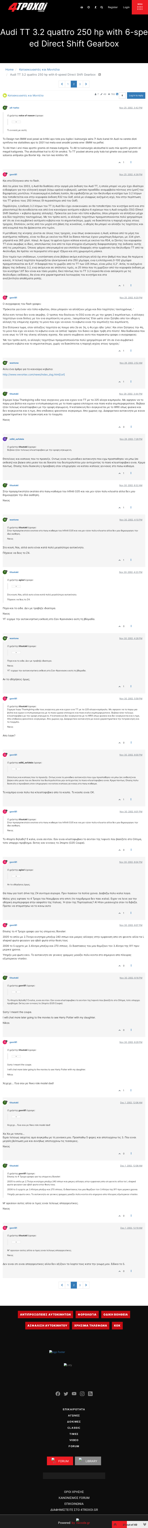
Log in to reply (136, 95)
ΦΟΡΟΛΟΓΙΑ (87, 1314)
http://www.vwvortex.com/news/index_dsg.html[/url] (34, 374)
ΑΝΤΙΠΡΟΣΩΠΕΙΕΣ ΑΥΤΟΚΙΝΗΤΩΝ (45, 1314)
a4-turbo (14, 107)
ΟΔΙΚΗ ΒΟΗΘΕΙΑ (115, 1314)
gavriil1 (13, 174)
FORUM (74, 1446)
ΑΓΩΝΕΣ (74, 1415)
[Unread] (81, 7)
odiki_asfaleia (17, 439)
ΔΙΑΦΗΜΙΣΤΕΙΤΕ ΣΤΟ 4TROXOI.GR (74, 1510)
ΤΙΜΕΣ (74, 1434)
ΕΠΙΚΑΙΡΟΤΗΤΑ (74, 1409)
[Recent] (88, 7)
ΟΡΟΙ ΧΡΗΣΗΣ (74, 1492)
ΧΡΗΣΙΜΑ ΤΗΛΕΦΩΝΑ (90, 1325)
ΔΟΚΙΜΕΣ (74, 1421)
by (66, 1522)
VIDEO (74, 1440)
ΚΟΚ (117, 1325)
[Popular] (95, 7)
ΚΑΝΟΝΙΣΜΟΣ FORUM (74, 1498)
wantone (14, 363)
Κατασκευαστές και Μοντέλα (25, 95)
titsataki (14, 393)
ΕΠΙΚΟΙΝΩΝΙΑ (74, 1504)
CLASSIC (74, 1427)
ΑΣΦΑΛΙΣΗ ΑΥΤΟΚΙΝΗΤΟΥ (47, 1325)
